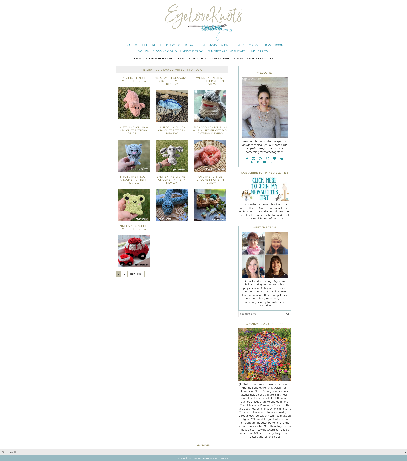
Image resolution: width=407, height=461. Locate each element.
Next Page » (136, 273)
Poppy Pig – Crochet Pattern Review (134, 80)
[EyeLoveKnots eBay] (277, 162)
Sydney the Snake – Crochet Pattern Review (172, 179)
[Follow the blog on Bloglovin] (274, 158)
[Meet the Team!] (265, 255)
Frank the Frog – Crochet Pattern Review (134, 179)
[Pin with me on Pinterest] (253, 158)
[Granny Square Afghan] (264, 354)
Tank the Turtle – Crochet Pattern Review (210, 179)
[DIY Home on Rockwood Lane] (258, 162)
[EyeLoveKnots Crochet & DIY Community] (252, 162)
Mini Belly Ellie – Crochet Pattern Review (172, 130)
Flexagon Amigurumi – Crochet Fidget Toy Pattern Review (210, 130)
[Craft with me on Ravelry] (267, 158)
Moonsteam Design (222, 458)
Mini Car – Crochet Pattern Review (134, 228)
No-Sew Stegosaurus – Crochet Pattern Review (172, 81)
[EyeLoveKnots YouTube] (281, 158)
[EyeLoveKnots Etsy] (270, 162)
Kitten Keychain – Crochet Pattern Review (134, 130)
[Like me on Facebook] (247, 158)
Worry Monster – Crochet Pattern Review (210, 81)
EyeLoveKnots (203, 22)
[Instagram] (260, 158)
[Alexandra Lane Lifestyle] (264, 162)
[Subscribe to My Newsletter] (264, 189)
